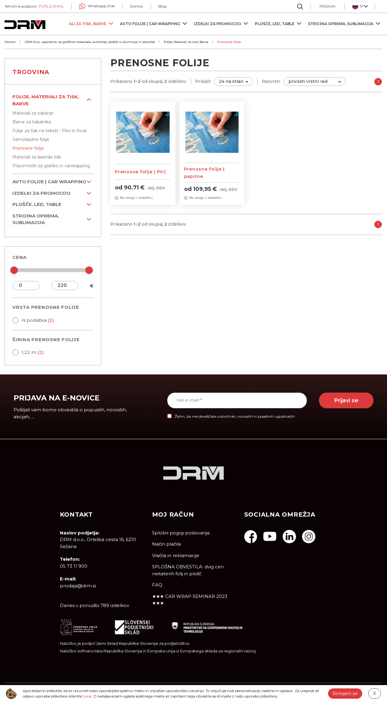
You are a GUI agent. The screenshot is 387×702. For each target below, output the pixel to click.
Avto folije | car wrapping (49, 181)
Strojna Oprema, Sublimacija (35, 219)
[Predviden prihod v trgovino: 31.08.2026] (117, 197)
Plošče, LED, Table (36, 204)
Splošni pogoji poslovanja (181, 533)
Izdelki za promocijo (41, 193)
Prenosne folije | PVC (141, 172)
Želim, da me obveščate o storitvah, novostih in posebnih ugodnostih (235, 416)
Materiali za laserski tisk (36, 157)
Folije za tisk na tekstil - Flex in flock (49, 130)
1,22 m (32, 352)
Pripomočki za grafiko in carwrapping (51, 165)
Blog (162, 6)
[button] (359, 6)
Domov (136, 6)
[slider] (14, 270)
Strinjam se (345, 693)
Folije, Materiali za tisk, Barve (45, 100)
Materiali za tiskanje (33, 113)
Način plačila (166, 544)
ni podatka (37, 320)
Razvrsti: (271, 81)
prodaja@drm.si (78, 586)
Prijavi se (346, 400)
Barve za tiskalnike (31, 122)
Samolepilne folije (30, 139)
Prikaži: (203, 81)
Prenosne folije (28, 148)
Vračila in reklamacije (175, 555)
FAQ (157, 585)
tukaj (87, 696)
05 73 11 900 (73, 566)
